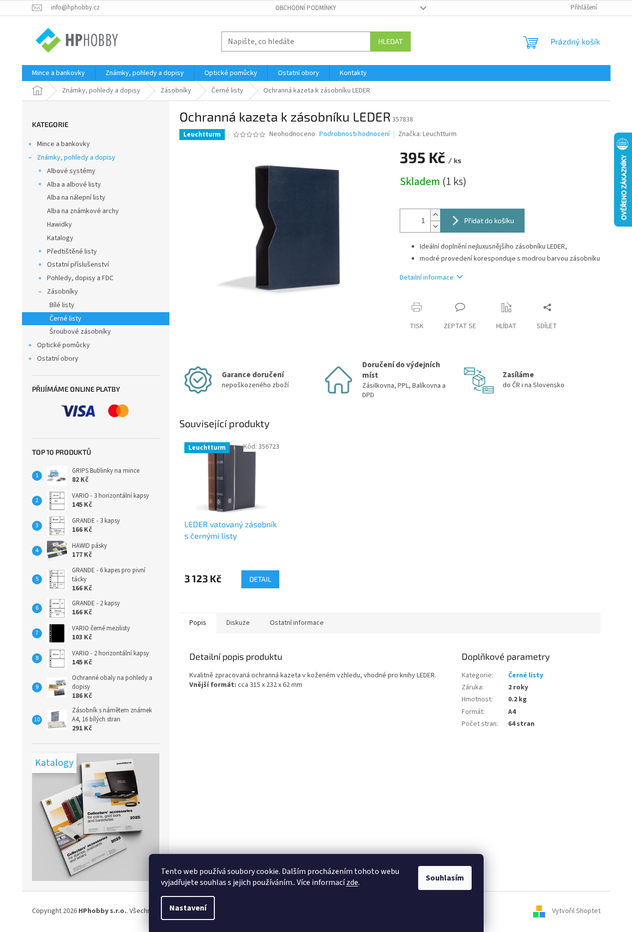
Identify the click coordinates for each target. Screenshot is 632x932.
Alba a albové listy (74, 185)
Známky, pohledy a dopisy (76, 158)
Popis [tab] (197, 623)
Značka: (427, 134)
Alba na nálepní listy (76, 198)
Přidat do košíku (489, 220)
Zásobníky (62, 292)
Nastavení (187, 907)
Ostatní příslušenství (78, 265)
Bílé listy (61, 305)
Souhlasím (445, 877)
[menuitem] (58, 73)
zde (352, 882)
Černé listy (65, 319)
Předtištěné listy (72, 252)
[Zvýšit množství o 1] (435, 215)
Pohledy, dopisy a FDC (80, 278)
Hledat (390, 41)
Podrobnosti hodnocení (354, 134)
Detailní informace (427, 278)
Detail (260, 579)
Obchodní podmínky (305, 8)
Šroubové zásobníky (80, 332)
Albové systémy (71, 171)
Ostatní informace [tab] (297, 623)
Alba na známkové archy (83, 211)
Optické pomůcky (63, 345)
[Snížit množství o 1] (435, 226)
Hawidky (59, 225)
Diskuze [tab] (238, 623)
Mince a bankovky (63, 144)
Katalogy (60, 238)
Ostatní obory (57, 359)
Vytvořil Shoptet (576, 911)
